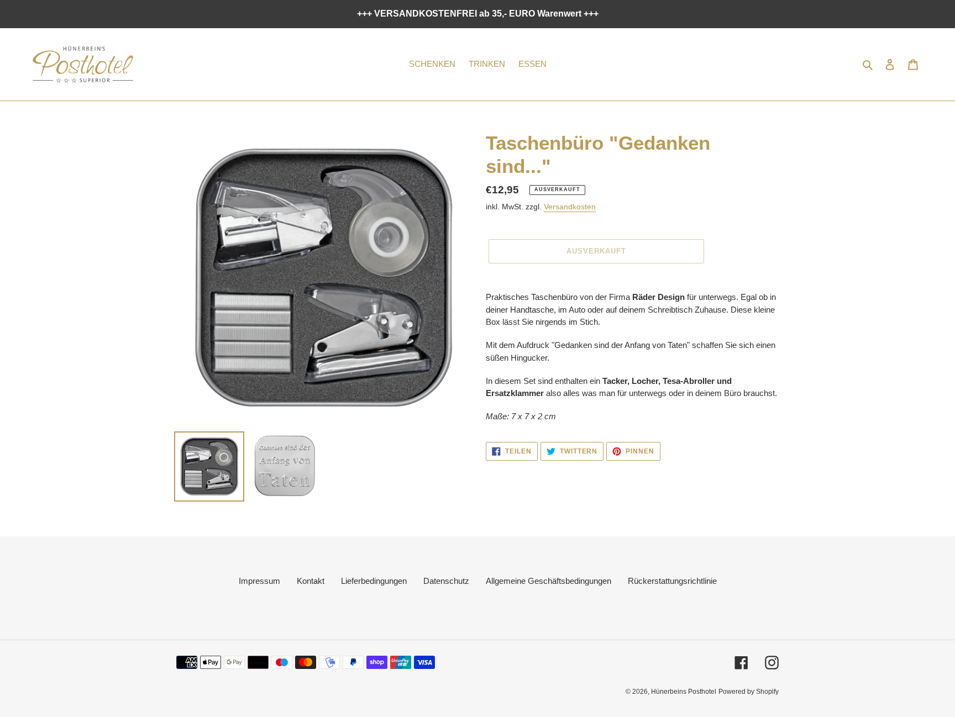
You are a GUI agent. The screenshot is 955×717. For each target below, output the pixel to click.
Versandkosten (570, 206)
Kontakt (310, 581)
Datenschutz (446, 581)
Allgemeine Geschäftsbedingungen (548, 581)
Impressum (259, 581)
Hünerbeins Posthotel (683, 691)
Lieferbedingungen (374, 581)
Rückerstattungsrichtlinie (672, 581)
